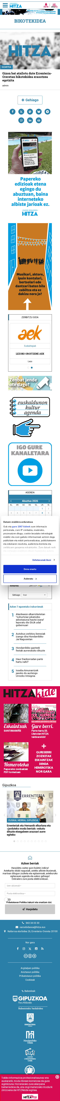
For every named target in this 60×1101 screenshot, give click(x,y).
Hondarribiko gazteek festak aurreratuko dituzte (30, 649)
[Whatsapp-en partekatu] (21, 120)
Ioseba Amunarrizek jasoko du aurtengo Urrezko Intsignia (27, 673)
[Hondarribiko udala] (30, 1037)
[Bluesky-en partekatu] (39, 112)
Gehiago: (16, 595)
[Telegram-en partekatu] (47, 112)
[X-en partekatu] (21, 112)
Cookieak (30, 980)
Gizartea (6, 67)
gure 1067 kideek (21, 526)
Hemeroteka (43, 767)
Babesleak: (30, 991)
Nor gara (44, 771)
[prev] (11, 501)
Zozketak (43, 756)
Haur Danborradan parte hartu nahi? (29, 660)
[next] (49, 501)
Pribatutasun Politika (16, 902)
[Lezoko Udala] (30, 1054)
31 (38, 509)
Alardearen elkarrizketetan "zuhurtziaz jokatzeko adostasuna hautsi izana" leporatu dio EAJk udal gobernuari (30, 620)
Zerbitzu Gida (30, 317)
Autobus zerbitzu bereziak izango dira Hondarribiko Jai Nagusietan (30, 636)
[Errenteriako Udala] (30, 1020)
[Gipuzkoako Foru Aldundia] (30, 1002)
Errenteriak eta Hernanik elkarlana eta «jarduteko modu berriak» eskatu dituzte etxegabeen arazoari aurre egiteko (29, 830)
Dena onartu (30, 569)
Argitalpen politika (30, 968)
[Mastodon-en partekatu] (30, 112)
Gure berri (43, 752)
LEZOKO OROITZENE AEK (30, 353)
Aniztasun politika (30, 972)
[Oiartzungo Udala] (30, 1072)
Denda (43, 764)
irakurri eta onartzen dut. (29, 902)
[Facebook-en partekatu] (12, 112)
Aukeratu (28, 578)
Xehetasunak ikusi (41, 560)
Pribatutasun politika (30, 976)
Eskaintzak (44, 760)
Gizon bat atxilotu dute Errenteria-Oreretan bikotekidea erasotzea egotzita (27, 76)
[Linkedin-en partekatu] (30, 120)
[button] (34, 594)
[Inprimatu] (39, 120)
